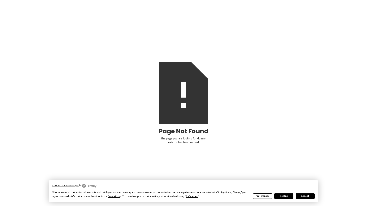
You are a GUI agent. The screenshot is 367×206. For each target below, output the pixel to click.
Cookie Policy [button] (114, 196)
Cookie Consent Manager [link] (65, 185)
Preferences (263, 196)
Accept (305, 196)
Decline (284, 196)
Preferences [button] (192, 196)
